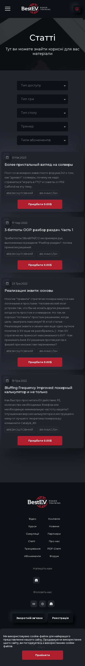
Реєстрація (60, 618)
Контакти (54, 518)
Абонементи (32, 556)
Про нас (54, 541)
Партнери (54, 533)
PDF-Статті (54, 548)
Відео (32, 518)
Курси (32, 526)
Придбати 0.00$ (40, 204)
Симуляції (32, 533)
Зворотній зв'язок (30, 618)
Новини (54, 526)
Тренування (32, 548)
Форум (54, 556)
